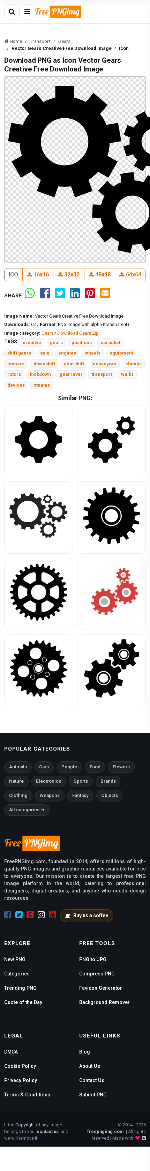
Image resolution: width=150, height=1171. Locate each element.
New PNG (14, 959)
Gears (47, 333)
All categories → (27, 809)
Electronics (48, 781)
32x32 (71, 274)
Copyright (25, 1124)
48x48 (102, 274)
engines (67, 353)
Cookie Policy (20, 1066)
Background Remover (104, 1002)
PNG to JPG (92, 959)
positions (82, 342)
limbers (15, 363)
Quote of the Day (23, 1002)
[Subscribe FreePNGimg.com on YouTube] (52, 915)
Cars (44, 766)
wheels (92, 353)
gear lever (71, 374)
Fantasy (80, 795)
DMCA (11, 1051)
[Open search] (12, 12)
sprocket (110, 342)
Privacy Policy (20, 1080)
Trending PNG (20, 988)
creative (32, 342)
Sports (81, 781)
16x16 (40, 274)
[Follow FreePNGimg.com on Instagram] (41, 915)
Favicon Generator (100, 988)
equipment (121, 353)
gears (56, 342)
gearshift (74, 363)
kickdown (40, 374)
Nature (16, 781)
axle (45, 353)
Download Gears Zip (78, 333)
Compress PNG (97, 973)
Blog (84, 1051)
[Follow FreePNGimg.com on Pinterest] (30, 915)
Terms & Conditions (27, 1094)
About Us (89, 1066)
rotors (14, 374)
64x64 (133, 274)
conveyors (104, 363)
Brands (108, 781)
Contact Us (91, 1080)
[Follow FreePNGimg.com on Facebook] (8, 915)
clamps (133, 363)
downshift (44, 363)
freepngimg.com (105, 1131)
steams (42, 385)
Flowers (121, 766)
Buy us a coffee (90, 915)
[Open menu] (27, 12)
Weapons (50, 795)
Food (95, 766)
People (69, 766)
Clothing (18, 795)
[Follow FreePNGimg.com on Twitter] (19, 915)
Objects (109, 795)
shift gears (19, 353)
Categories (17, 973)
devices (16, 385)
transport (101, 374)
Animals (18, 766)
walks (127, 374)
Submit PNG (93, 1094)
